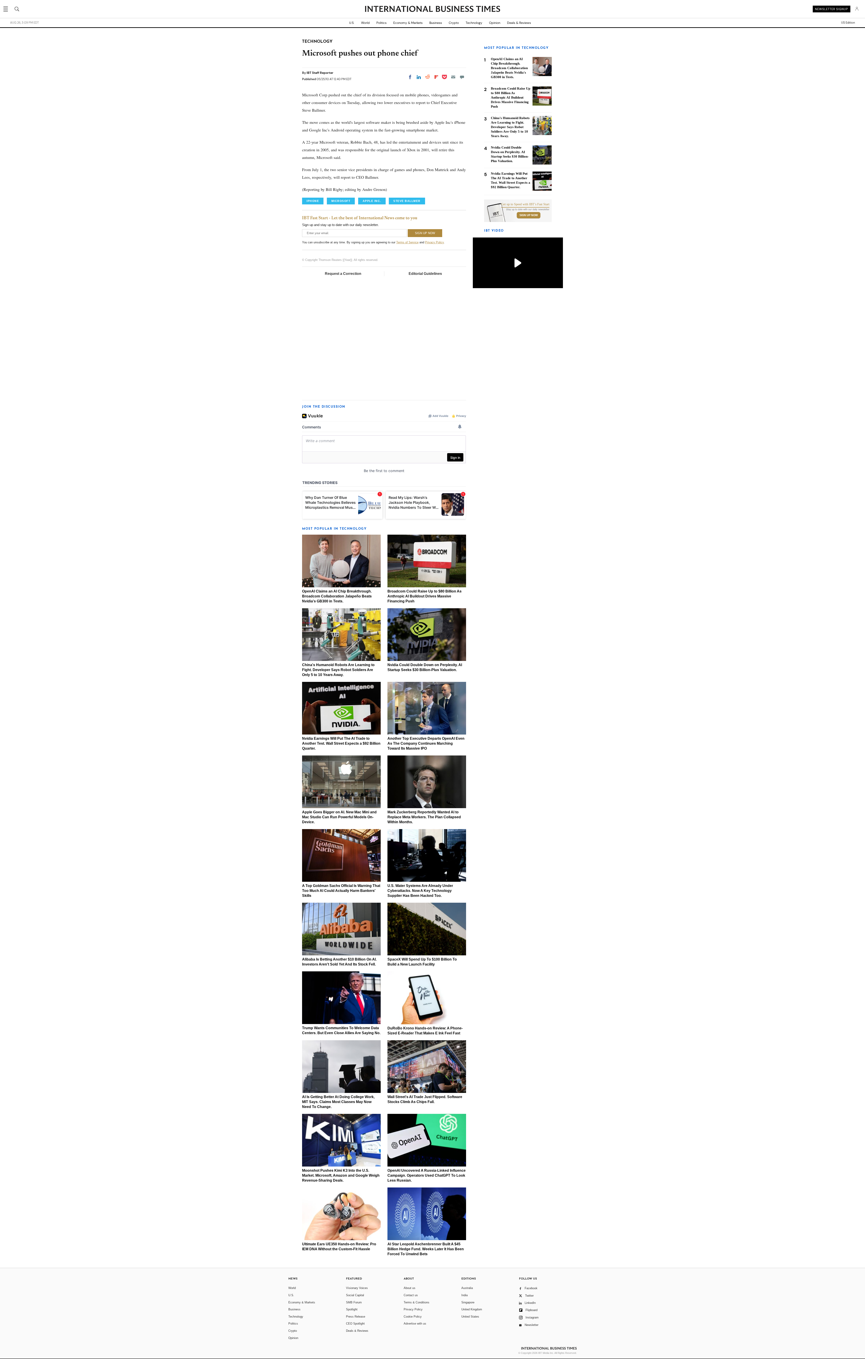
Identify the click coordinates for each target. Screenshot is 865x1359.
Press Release (355, 1316)
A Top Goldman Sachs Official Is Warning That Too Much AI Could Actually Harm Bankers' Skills (341, 891)
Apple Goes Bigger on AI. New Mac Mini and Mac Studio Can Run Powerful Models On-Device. (339, 817)
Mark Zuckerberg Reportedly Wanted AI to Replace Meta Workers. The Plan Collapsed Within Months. (424, 817)
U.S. (351, 23)
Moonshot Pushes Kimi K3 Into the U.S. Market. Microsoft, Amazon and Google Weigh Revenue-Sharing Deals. (341, 1175)
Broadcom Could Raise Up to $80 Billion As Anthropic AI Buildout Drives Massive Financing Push (424, 596)
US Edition (848, 23)
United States (470, 1316)
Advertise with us (415, 1323)
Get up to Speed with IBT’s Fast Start (525, 204)
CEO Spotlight (355, 1323)
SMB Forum (354, 1302)
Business (435, 23)
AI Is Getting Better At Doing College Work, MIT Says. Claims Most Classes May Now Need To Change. (338, 1102)
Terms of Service (407, 242)
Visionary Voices (357, 1288)
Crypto (454, 23)
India (464, 1295)
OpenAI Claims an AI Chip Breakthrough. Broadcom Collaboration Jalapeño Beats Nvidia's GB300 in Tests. (337, 596)
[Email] (453, 77)
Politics (381, 23)
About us (409, 1288)
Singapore (467, 1302)
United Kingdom (471, 1309)
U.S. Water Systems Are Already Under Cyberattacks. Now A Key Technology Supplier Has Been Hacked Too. (420, 891)
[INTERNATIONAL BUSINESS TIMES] (432, 9)
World (365, 23)
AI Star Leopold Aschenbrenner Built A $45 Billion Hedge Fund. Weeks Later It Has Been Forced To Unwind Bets (425, 1249)
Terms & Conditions (416, 1302)
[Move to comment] (462, 77)
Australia (467, 1288)
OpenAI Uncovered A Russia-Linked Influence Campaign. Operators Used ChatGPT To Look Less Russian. (426, 1175)
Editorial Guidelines (425, 274)
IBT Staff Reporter (320, 73)
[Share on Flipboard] (436, 77)
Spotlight (351, 1309)
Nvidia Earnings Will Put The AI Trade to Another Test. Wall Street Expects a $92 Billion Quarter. (341, 743)
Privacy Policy (434, 242)
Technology (474, 23)
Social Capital (355, 1295)
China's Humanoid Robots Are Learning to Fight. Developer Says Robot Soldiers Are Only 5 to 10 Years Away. (338, 670)
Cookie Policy (413, 1316)
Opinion (494, 23)
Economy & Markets (408, 23)
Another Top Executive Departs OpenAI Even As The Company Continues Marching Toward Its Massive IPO (425, 743)
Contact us (411, 1295)
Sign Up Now (528, 215)
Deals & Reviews (519, 23)
